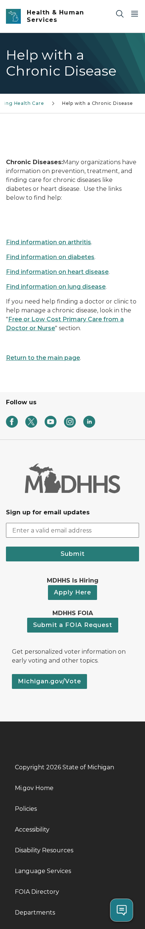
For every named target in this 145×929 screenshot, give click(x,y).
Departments (35, 912)
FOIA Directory (37, 891)
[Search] (119, 13)
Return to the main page (43, 357)
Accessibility (32, 829)
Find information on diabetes (50, 257)
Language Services (43, 871)
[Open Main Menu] (134, 13)
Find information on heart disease (57, 271)
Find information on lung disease (56, 286)
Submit (73, 553)
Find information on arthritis (48, 242)
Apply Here (72, 592)
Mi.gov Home (34, 788)
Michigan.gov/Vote (49, 681)
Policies (26, 808)
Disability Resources (44, 850)
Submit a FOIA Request (72, 624)
